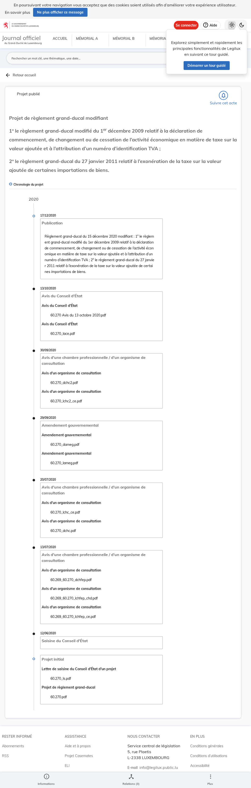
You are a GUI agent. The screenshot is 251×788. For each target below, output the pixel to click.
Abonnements (13, 746)
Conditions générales (206, 746)
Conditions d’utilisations (208, 756)
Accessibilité (200, 765)
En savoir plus (17, 12)
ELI (67, 765)
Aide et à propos (78, 746)
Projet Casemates (79, 756)
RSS (5, 756)
